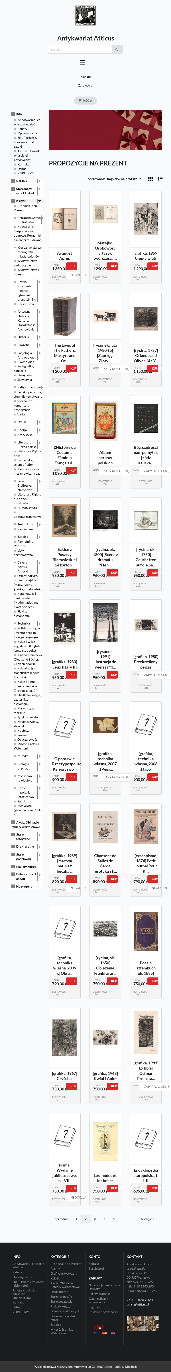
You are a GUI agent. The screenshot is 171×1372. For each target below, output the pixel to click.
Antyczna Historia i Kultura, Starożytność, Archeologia (27, 320)
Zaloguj (85, 77)
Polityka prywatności (103, 1312)
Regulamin (96, 1307)
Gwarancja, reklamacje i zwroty (104, 1287)
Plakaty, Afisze (26, 866)
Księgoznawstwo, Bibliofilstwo (29, 220)
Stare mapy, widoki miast (25, 191)
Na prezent (24, 886)
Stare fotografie (23, 836)
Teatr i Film (25, 524)
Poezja (22, 430)
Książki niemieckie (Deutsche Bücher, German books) (28, 659)
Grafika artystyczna (64, 1273)
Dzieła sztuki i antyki (26, 876)
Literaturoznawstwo (28, 516)
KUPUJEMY (26, 173)
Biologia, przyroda (24, 766)
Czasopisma (25, 304)
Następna (147, 1219)
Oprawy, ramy (27, 133)
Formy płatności (100, 1293)
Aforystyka (25, 435)
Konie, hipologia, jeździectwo (26, 792)
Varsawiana (25, 529)
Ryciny (55, 1268)
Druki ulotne (25, 846)
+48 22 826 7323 (140, 1300)
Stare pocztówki (23, 856)
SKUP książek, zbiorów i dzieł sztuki (25, 142)
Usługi (22, 169)
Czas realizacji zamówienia (98, 1300)
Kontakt (23, 164)
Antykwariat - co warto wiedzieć (28, 1265)
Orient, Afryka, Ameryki (23, 566)
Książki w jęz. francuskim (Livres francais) (26, 672)
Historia (23, 337)
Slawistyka (24, 379)
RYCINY (21, 181)
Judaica (23, 536)
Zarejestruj (85, 85)
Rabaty (22, 129)
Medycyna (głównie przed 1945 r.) (28, 810)
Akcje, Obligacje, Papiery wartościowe (65, 1285)
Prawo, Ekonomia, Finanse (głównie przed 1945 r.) (27, 290)
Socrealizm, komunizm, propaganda (23, 405)
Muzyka (23, 756)
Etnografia (24, 375)
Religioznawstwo (29, 387)
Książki (21, 201)
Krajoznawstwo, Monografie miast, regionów (29, 252)
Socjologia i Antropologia (27, 355)
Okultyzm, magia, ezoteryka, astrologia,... (27, 699)
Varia (21, 414)
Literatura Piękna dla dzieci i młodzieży (27, 498)
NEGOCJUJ (74, 275)
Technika (24, 623)
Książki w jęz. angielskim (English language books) (27, 646)
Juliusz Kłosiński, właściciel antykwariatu (27, 155)
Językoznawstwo (28, 717)
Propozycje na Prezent (66, 1263)
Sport (21, 801)
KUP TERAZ (74, 266)
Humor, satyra (27, 508)
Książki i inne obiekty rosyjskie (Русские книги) (25, 686)
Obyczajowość (27, 739)
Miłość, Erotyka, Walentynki (62, 1331)
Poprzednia (60, 1219)
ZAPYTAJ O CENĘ (116, 369)
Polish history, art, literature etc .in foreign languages (28, 632)
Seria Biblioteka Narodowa (25, 485)
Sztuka (22, 422)
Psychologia (25, 362)
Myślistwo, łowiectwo (25, 778)
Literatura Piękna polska (27, 444)
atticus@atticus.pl (138, 1304)
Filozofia (23, 345)
